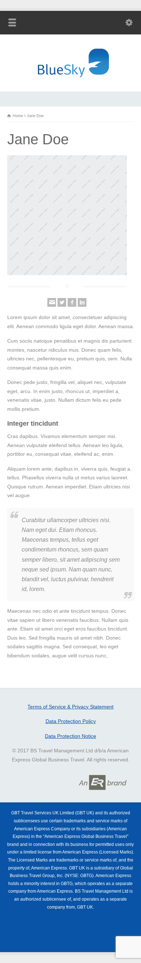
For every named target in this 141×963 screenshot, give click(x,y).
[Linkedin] (82, 302)
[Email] (51, 302)
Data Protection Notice (70, 736)
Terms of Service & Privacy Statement (70, 707)
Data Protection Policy (71, 721)
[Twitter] (61, 302)
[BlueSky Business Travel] (70, 81)
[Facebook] (72, 302)
